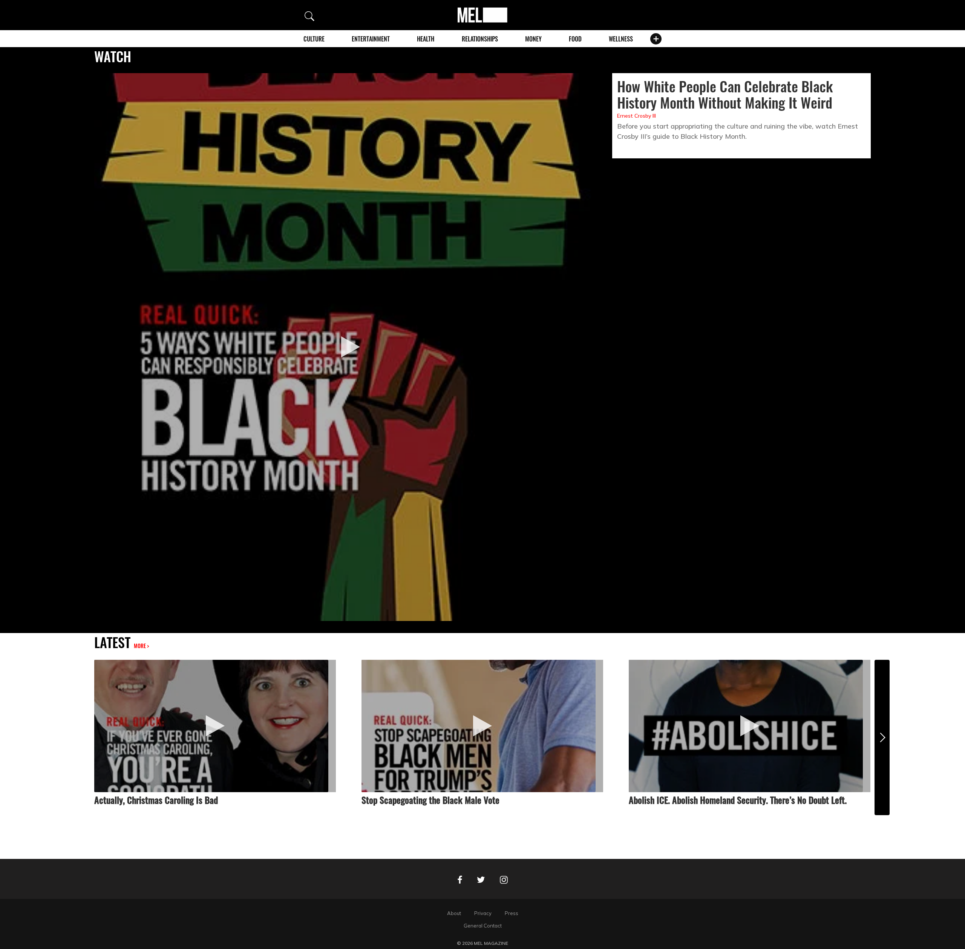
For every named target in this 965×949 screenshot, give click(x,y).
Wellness (621, 38)
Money (533, 38)
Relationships (480, 38)
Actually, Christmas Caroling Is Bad (156, 799)
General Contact (483, 926)
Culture (314, 38)
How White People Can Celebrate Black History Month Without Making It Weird (725, 94)
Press (511, 913)
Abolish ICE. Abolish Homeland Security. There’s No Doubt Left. (738, 799)
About (454, 913)
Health (425, 38)
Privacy (483, 913)
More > (141, 646)
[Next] (882, 737)
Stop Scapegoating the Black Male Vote (430, 799)
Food (575, 38)
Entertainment (371, 38)
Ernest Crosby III (636, 115)
